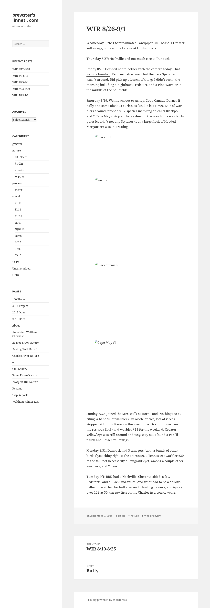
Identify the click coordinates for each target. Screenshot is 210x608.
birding (19, 163)
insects (19, 170)
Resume (17, 388)
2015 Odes (18, 312)
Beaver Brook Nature (25, 342)
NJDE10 (19, 229)
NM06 (18, 236)
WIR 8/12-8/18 (21, 69)
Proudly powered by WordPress (106, 600)
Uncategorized (21, 268)
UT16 (15, 275)
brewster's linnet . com (25, 17)
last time (155, 106)
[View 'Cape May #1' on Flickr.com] (135, 373)
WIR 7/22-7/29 (21, 89)
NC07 (18, 222)
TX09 (18, 249)
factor (18, 190)
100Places (21, 157)
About (16, 325)
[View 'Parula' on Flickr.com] (135, 217)
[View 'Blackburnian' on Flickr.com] (135, 299)
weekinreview (152, 516)
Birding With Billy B (24, 349)
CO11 (18, 203)
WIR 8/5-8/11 (20, 76)
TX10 (18, 255)
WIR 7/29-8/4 (20, 82)
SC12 (18, 242)
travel (16, 196)
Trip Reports (20, 395)
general (17, 144)
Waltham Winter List (25, 401)
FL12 (18, 209)
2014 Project (20, 306)
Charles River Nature (25, 356)
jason (121, 516)
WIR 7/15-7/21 (21, 95)
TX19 (15, 262)
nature (16, 150)
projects (17, 183)
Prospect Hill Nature (25, 382)
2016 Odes (18, 319)
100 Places (18, 299)
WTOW (19, 177)
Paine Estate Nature (24, 375)
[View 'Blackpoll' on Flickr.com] (135, 153)
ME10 (18, 216)
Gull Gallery (19, 369)
